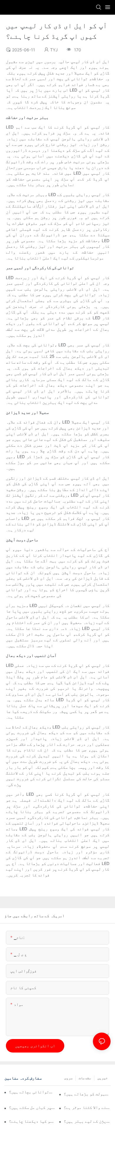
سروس (68, 1078)
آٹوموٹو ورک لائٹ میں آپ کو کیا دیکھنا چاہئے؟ (32, 1121)
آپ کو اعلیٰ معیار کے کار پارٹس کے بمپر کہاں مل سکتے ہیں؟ (32, 1107)
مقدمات (85, 1078)
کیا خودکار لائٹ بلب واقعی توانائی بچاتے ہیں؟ (31, 1091)
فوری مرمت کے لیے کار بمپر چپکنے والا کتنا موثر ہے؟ (87, 1107)
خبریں (102, 1078)
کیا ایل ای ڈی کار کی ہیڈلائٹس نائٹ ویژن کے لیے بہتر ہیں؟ (87, 1121)
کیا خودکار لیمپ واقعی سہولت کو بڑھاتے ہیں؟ (87, 1093)
